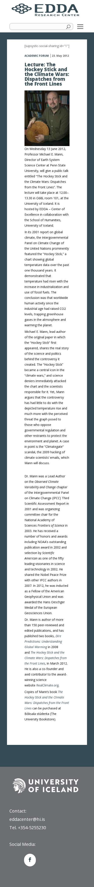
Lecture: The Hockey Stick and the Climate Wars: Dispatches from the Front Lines (46, 74)
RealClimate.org (47, 685)
